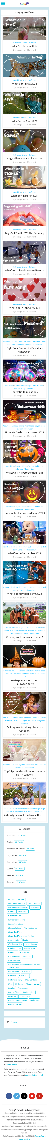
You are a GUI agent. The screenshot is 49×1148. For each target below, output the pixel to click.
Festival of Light (20, 388)
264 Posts (19, 869)
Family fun (13, 952)
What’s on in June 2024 (24, 46)
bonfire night (26, 385)
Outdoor (13, 633)
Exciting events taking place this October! (24, 728)
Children (12, 911)
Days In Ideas (38, 385)
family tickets (14, 956)
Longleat (21, 550)
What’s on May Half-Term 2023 (24, 593)
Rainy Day (13, 996)
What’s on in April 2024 (24, 121)
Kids (10, 984)
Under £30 (35, 1000)
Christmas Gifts (15, 915)
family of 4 (25, 952)
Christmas (23, 911)
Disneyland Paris (15, 932)
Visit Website (12, 1064)
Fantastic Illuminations (24, 392)
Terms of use (39, 1136)
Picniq (13, 1021)
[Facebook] (9, 1096)
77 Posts (30, 849)
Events (24, 43)
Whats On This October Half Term (25, 472)
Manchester (23, 988)
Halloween (20, 344)
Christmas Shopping (17, 920)
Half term (32, 43)
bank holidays (16, 547)
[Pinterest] (39, 1096)
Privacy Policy (24, 1139)
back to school (35, 903)
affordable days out (17, 903)
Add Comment (30, 50)
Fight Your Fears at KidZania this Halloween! (24, 349)
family (25, 940)
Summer (11, 882)
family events (30, 948)
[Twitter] (16, 1096)
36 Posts (22, 855)
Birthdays (30, 671)
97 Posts (19, 875)
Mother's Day (29, 992)
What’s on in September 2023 (24, 553)
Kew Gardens (31, 980)
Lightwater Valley (29, 720)
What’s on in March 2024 (24, 195)
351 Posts (19, 842)
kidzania (19, 984)
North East (39, 630)
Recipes (10, 875)
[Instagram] (24, 1096)
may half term (14, 992)
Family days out (15, 948)
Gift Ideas (26, 971)
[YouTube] (32, 1096)
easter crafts (14, 940)
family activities (15, 944)
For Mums (17, 674)
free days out (14, 960)
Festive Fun (37, 627)
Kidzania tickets (33, 984)
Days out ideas (15, 928)
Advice (15, 671)
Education (36, 341)
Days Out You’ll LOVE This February (24, 233)
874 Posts (22, 835)
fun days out (14, 971)
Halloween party (15, 980)
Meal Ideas (19, 767)
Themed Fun (37, 344)
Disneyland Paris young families (21, 936)
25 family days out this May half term (24, 815)
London (28, 344)
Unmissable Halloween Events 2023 (24, 513)
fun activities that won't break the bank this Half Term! (24, 966)
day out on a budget (17, 924)
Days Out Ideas (25, 341)
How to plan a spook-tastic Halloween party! (24, 682)
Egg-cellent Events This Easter (24, 158)
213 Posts (21, 882)
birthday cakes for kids (18, 907)
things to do (25, 996)
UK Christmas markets (18, 1000)
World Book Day (15, 1004)
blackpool (35, 907)
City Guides (12, 855)
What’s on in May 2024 (24, 83)
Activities (17, 43)
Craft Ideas (29, 426)
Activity (12, 899)
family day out (31, 944)
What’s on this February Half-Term (24, 270)
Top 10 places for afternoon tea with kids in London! (24, 772)
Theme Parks (23, 633)
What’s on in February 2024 (24, 307)
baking (21, 426)
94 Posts (22, 862)
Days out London (31, 928)
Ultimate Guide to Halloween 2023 (24, 432)
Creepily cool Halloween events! (24, 637)
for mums (27, 956)
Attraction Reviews (20, 808)
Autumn (14, 341)
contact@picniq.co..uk (34, 1075)
